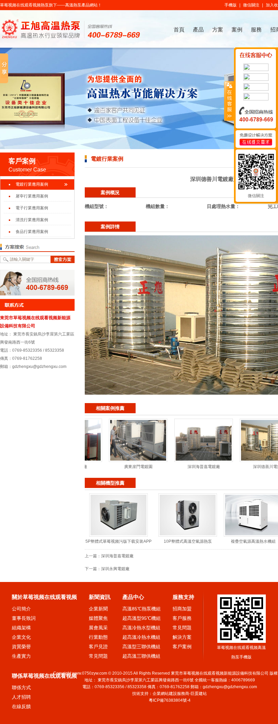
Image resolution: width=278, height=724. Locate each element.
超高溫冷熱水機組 (141, 637)
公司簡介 (21, 608)
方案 (217, 29)
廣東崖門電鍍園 (120, 466)
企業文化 (21, 637)
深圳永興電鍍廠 (115, 568)
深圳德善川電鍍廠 (251, 466)
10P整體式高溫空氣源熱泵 (188, 541)
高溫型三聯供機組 (141, 646)
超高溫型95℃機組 (141, 618)
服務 (256, 29)
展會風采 (98, 627)
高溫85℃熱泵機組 (141, 608)
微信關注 (251, 5)
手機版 (230, 5)
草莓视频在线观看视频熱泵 (24, 5)
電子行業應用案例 (32, 208)
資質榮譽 (21, 646)
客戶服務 (182, 618)
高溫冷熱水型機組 (141, 627)
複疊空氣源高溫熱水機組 (253, 541)
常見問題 (98, 656)
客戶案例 (182, 646)
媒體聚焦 (98, 618)
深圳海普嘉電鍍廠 (185, 466)
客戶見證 (98, 646)
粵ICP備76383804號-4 (170, 700)
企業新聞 (98, 608)
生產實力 (21, 656)
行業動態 (98, 637)
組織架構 (21, 627)
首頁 (179, 29)
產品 (198, 29)
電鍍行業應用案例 (32, 184)
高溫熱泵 (73, 5)
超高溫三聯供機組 (141, 656)
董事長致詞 (24, 618)
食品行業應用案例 (32, 231)
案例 (237, 29)
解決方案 (182, 637)
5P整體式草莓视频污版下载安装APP (118, 541)
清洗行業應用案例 (32, 219)
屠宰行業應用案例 (32, 196)
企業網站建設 (165, 693)
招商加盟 (182, 608)
